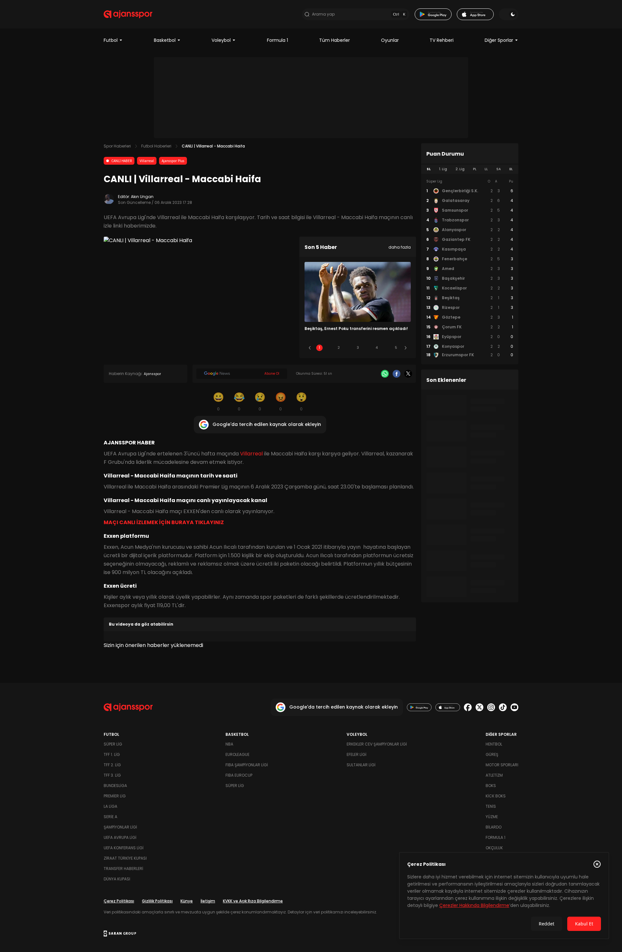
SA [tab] (498, 169)
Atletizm (494, 775)
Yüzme (492, 816)
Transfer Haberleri (123, 868)
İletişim (208, 901)
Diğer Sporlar (499, 40)
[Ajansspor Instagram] (491, 707)
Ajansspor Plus (173, 161)
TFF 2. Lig (112, 765)
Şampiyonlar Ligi (120, 827)
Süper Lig (113, 744)
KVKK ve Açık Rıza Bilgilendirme (253, 901)
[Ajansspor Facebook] (468, 707)
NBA (229, 744)
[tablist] (469, 169)
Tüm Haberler (334, 40)
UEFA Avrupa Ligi (120, 837)
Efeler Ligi (356, 754)
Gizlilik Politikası (157, 901)
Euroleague (237, 754)
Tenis (491, 806)
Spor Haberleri (117, 146)
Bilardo (493, 827)
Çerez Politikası (119, 901)
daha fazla (399, 247)
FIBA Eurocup (238, 775)
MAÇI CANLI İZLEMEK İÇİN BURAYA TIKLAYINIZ (164, 522)
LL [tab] (486, 169)
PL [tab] (475, 169)
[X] (408, 374)
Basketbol (165, 40)
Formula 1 (277, 40)
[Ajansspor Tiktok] (503, 707)
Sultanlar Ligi (361, 765)
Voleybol (221, 40)
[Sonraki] (405, 347)
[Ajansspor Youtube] (514, 707)
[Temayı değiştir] (508, 14)
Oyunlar (390, 40)
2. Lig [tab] (460, 169)
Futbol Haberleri (156, 146)
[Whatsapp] (385, 374)
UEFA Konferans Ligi (124, 848)
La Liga (110, 806)
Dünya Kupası (117, 879)
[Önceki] (309, 347)
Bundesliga (115, 785)
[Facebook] (396, 374)
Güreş (492, 754)
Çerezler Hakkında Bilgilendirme (474, 905)
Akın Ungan (142, 196)
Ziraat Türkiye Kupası (125, 858)
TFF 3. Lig (112, 775)
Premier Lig (115, 796)
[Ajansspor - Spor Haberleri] (128, 14)
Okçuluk (494, 848)
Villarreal (147, 161)
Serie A (110, 816)
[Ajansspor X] (479, 707)
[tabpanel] (469, 268)
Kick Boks (496, 796)
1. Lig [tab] (443, 169)
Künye (186, 901)
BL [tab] (511, 169)
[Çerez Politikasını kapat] (597, 864)
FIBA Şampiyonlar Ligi (246, 765)
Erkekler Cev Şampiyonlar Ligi (377, 744)
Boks (491, 785)
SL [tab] (429, 169)
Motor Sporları (502, 765)
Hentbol (494, 744)
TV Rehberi (442, 40)
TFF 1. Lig (112, 754)
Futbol (111, 40)
